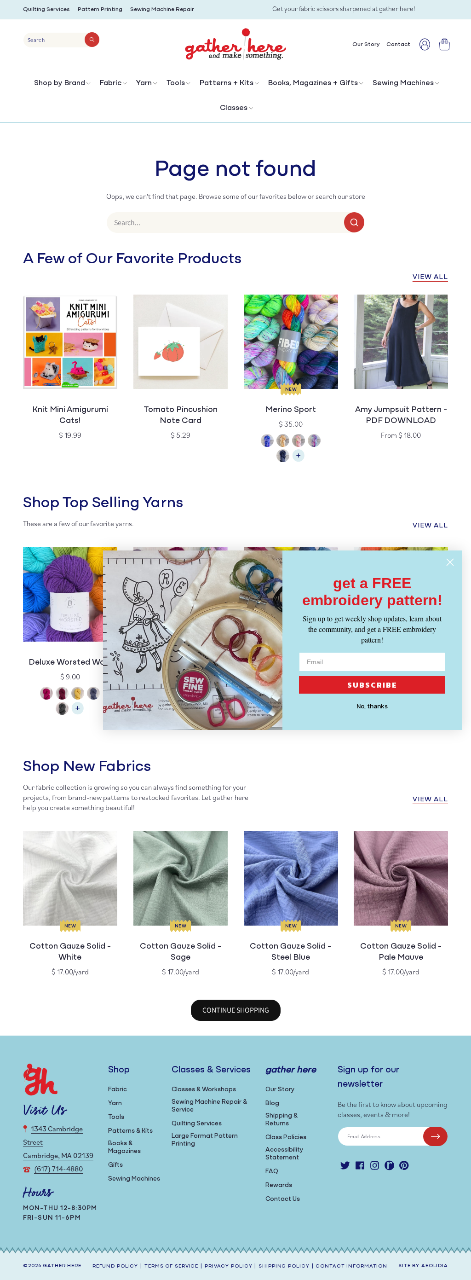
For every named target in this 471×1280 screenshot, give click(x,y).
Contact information (351, 1266)
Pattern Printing (100, 9)
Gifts (115, 1165)
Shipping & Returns (281, 1119)
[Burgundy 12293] (62, 694)
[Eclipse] (282, 456)
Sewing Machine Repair (162, 9)
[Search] (92, 39)
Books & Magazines (124, 1147)
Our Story (279, 1089)
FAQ (271, 1171)
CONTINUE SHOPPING (235, 1010)
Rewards (278, 1185)
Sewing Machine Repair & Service (209, 1106)
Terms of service (171, 1266)
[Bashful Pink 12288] (46, 694)
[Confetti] (298, 441)
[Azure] (267, 441)
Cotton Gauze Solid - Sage (180, 952)
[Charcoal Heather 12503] (62, 709)
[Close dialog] (450, 562)
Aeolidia (434, 1265)
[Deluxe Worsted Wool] (77, 713)
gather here (62, 1265)
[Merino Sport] (298, 460)
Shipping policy (283, 1266)
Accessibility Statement (284, 1154)
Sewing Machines (403, 83)
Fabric (110, 83)
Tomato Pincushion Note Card (181, 415)
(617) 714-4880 (58, 1168)
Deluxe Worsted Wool (70, 663)
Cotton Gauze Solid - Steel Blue (290, 952)
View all (430, 277)
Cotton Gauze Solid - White (70, 952)
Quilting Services (46, 9)
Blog (272, 1103)
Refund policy (115, 1266)
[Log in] (424, 44)
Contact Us (282, 1199)
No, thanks (372, 706)
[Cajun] (282, 441)
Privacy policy (228, 1266)
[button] (61, 85)
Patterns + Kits (226, 83)
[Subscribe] (435, 1136)
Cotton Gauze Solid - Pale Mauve (401, 952)
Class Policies (285, 1137)
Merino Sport (290, 410)
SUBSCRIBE (372, 684)
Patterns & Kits (130, 1131)
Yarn (144, 83)
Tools (176, 83)
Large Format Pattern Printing (205, 1140)
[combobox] (61, 40)
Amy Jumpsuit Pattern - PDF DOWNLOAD (401, 415)
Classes (233, 108)
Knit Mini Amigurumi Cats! (70, 415)
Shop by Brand (59, 83)
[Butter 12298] (77, 694)
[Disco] (314, 441)
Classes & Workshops (204, 1089)
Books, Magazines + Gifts (313, 83)
